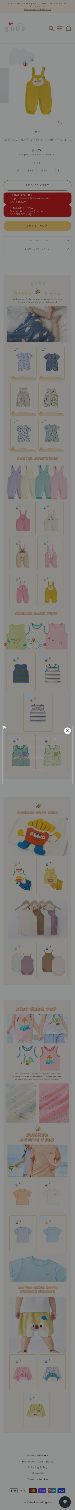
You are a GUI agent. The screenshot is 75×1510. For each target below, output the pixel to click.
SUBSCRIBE (37, 769)
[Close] (67, 731)
